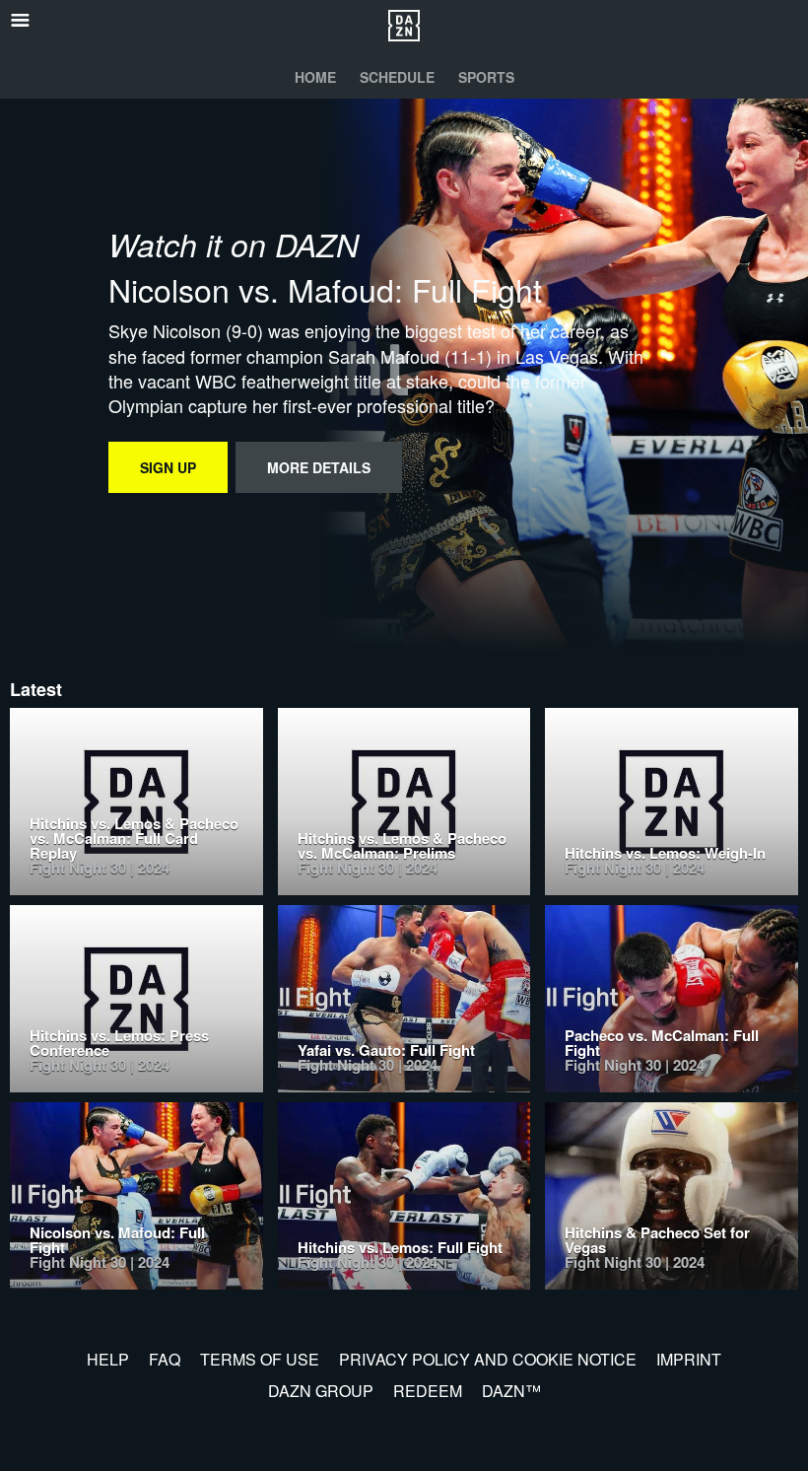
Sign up (168, 467)
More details (318, 467)
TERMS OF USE (259, 1359)
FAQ (164, 1359)
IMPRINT (688, 1359)
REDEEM (427, 1390)
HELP (108, 1359)
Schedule (397, 77)
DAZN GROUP (320, 1390)
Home (315, 77)
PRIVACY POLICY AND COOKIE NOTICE (488, 1359)
